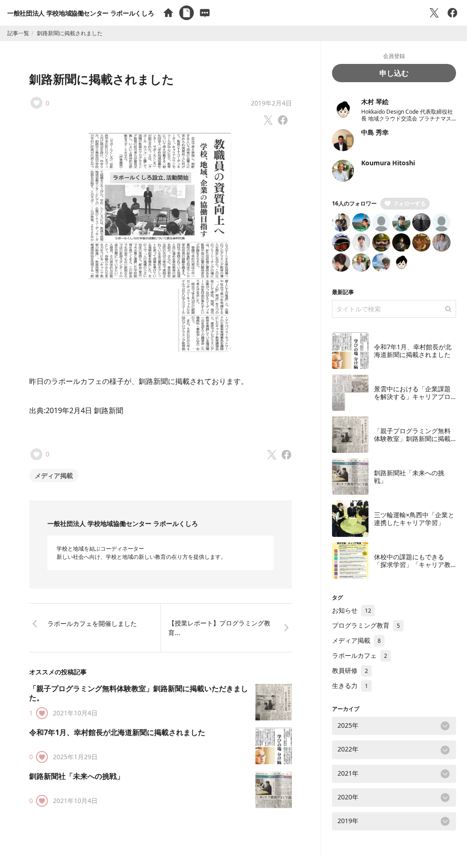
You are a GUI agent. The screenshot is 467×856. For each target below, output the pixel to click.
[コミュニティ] (204, 12)
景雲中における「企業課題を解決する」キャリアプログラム (412, 396)
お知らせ (351, 610)
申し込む (394, 73)
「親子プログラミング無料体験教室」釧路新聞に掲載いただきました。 (138, 693)
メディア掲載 (54, 475)
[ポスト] (434, 12)
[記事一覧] (186, 12)
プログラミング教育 (366, 625)
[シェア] (452, 12)
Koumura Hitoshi (388, 162)
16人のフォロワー (354, 203)
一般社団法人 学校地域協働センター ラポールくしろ (80, 13)
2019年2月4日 (271, 103)
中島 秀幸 (375, 132)
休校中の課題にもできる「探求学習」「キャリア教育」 (412, 564)
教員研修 (350, 670)
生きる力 (350, 685)
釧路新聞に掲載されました (101, 79)
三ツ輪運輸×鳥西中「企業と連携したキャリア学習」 (414, 518)
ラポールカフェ (359, 655)
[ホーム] (168, 12)
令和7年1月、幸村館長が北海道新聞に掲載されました (117, 732)
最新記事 (343, 292)
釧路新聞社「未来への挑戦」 (76, 776)
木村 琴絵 (375, 101)
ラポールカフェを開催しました (92, 623)
